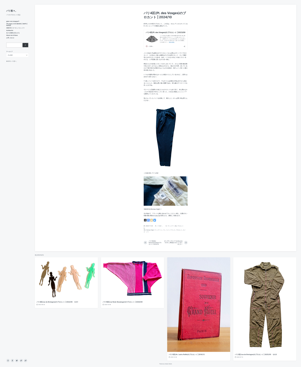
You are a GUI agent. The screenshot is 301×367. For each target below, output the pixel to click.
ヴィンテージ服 (172, 226)
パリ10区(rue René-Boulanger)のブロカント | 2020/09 (123, 302)
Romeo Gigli (150, 230)
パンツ (168, 230)
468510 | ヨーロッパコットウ (15, 28)
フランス (172, 230)
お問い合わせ (10, 38)
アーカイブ (9, 51)
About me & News (12, 35)
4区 (145, 230)
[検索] (25, 45)
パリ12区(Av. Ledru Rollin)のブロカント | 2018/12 (187, 354)
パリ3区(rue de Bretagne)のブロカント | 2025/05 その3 (256, 354)
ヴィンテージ (158, 230)
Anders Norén (168, 363)
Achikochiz (9, 30)
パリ (164, 230)
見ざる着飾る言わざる (13, 33)
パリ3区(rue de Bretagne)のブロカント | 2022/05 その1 (57, 302)
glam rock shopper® (12, 21)
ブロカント (180, 226)
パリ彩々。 (11, 10)
